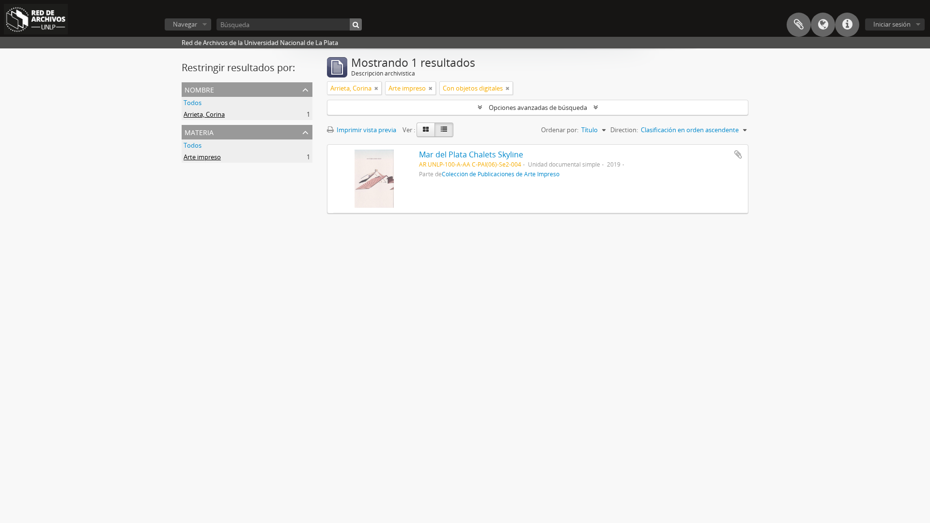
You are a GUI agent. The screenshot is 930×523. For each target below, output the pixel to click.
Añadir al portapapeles (738, 154)
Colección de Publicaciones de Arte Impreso (500, 174)
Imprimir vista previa (365, 129)
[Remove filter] (376, 88)
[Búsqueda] (356, 24)
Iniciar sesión (892, 24)
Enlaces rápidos (847, 25)
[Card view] (426, 130)
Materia (199, 131)
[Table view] (443, 130)
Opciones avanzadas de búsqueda (538, 107)
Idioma (823, 25)
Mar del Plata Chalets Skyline (471, 154)
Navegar (185, 24)
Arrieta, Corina (204, 114)
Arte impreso (202, 157)
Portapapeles (799, 25)
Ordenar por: (559, 129)
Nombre (199, 88)
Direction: (624, 129)
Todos (193, 102)
